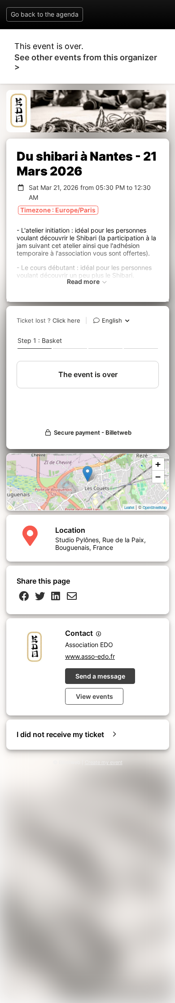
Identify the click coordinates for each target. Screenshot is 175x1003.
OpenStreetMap (154, 507)
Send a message (100, 676)
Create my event (103, 762)
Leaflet (129, 507)
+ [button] (158, 464)
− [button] (158, 477)
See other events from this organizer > (85, 62)
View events (94, 696)
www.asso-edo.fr (90, 656)
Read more (84, 281)
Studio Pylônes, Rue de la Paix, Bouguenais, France (100, 543)
